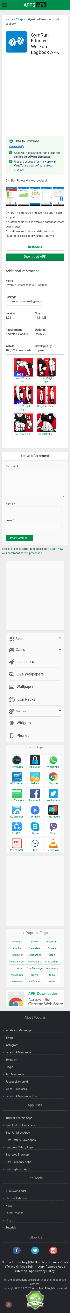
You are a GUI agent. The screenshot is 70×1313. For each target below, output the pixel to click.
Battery (34, 941)
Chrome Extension (17, 1198)
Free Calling (51, 961)
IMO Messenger (15, 1074)
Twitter (10, 1038)
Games (20, 649)
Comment (12, 466)
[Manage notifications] (8, 1304)
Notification (34, 981)
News (9, 1206)
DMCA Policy (38, 1262)
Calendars (34, 948)
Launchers (25, 661)
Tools (52, 974)
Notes (34, 974)
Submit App (35, 1266)
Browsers (17, 981)
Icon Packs (26, 699)
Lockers (17, 968)
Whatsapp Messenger (19, 1030)
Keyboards (52, 968)
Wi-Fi (52, 981)
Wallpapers (26, 686)
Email (10, 520)
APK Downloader (16, 1191)
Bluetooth (51, 941)
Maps (52, 954)
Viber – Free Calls (16, 1089)
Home (9, 19)
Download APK (35, 256)
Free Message (35, 968)
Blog (8, 1220)
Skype (9, 1067)
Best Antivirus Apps (18, 1133)
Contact (7, 1262)
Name (10, 503)
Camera (52, 948)
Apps (19, 638)
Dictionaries (34, 954)
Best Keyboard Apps (18, 1169)
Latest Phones (14, 1213)
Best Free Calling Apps (19, 1147)
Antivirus (17, 941)
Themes (20, 711)
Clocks (17, 948)
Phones (23, 735)
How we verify (16, 146)
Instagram (12, 1045)
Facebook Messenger (19, 1052)
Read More (35, 247)
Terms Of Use (16, 1266)
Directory (21, 1262)
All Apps (21, 19)
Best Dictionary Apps (18, 1162)
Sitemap (21, 1271)
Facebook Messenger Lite (21, 1096)
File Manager (17, 961)
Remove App (55, 1266)
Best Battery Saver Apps (21, 1140)
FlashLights (34, 961)
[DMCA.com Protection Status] (35, 1299)
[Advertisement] (35, 95)
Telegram (12, 1060)
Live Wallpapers (30, 674)
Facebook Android (17, 1082)
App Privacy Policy (42, 1271)
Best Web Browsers (18, 1155)
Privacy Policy (58, 1262)
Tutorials (11, 1227)
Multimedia (17, 974)
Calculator (17, 954)
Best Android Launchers (20, 1125)
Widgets (24, 723)
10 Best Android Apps (19, 1118)
